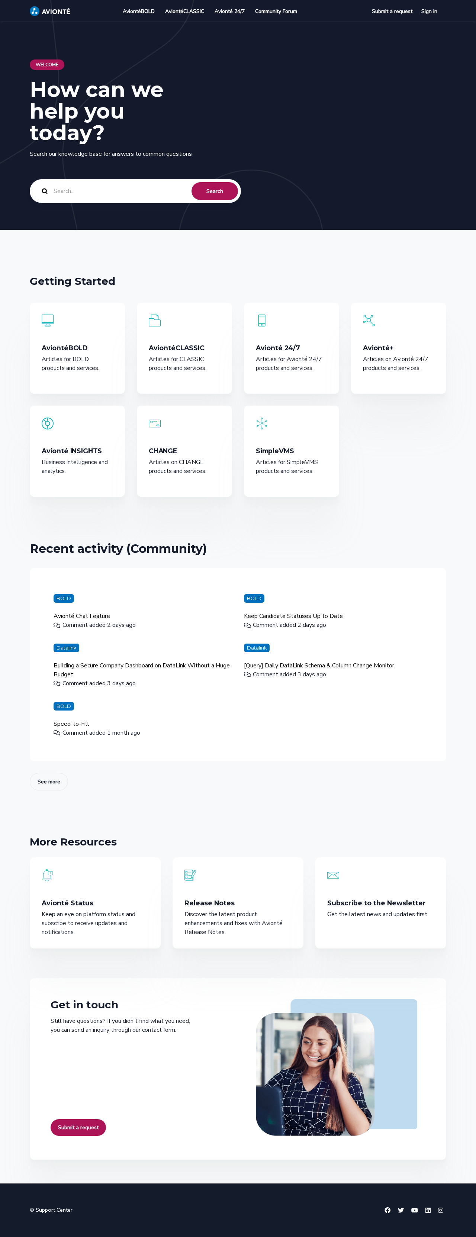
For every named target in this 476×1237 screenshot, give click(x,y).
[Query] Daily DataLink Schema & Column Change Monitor (319, 665)
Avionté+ (378, 348)
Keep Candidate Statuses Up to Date (293, 616)
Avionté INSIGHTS (72, 451)
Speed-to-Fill (71, 724)
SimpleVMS (275, 451)
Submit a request (392, 11)
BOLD (64, 598)
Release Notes (209, 903)
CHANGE (163, 451)
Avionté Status (67, 903)
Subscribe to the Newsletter (376, 903)
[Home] (50, 11)
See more (53, 781)
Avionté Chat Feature (82, 616)
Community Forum (276, 11)
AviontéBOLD (139, 11)
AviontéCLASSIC (184, 11)
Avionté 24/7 (230, 11)
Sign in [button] (429, 11)
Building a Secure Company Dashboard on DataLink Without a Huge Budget (142, 670)
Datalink (66, 648)
